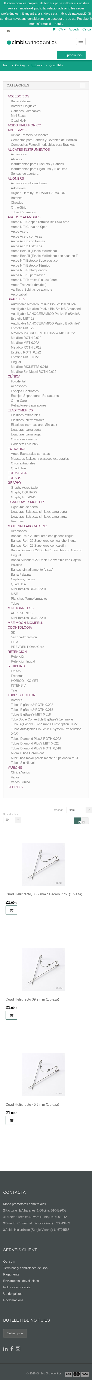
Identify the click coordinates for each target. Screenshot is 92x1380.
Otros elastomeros (24, 439)
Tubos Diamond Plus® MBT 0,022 (35, 743)
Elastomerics (20, 410)
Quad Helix (56, 65)
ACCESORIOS (22, 613)
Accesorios (18, 96)
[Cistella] (53, 29)
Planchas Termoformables (29, 598)
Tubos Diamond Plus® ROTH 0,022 (36, 738)
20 (7, 819)
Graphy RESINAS (23, 497)
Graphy (14, 482)
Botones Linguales (24, 106)
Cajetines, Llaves (23, 579)
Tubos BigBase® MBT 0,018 (31, 714)
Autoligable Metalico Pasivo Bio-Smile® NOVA (43, 304)
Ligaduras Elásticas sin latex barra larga (39, 516)
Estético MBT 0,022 (25, 357)
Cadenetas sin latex (25, 444)
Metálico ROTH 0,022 (26, 338)
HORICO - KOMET (24, 680)
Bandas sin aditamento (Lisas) (32, 569)
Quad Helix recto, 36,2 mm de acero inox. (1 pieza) (44, 894)
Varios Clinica (20, 782)
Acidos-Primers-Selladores (30, 135)
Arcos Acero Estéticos (26, 246)
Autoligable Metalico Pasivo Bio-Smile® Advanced (46, 309)
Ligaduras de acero (24, 507)
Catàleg (20, 65)
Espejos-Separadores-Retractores (35, 395)
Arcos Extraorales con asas (30, 453)
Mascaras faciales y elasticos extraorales (40, 458)
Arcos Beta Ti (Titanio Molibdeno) (34, 251)
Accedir (74, 29)
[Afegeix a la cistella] (11, 909)
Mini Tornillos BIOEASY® (28, 589)
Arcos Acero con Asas (26, 236)
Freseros (17, 676)
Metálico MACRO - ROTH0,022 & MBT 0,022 (43, 333)
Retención (17, 652)
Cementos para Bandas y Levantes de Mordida (44, 140)
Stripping (16, 666)
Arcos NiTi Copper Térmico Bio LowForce (40, 222)
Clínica (14, 376)
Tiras (14, 690)
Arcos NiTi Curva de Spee (29, 227)
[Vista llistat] (85, 820)
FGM (14, 642)
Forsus (14, 478)
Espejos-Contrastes (25, 391)
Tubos (15, 603)
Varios (15, 777)
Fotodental (18, 381)
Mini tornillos (21, 608)
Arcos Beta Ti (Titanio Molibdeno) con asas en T (44, 256)
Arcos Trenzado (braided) (28, 285)
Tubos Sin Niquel (22, 762)
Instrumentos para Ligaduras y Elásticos (39, 169)
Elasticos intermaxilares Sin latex (34, 424)
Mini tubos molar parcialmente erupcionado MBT (45, 758)
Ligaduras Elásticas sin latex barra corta (39, 511)
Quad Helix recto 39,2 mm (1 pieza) (32, 999)
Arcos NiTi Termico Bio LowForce (34, 280)
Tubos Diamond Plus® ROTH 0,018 (36, 748)
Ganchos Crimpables (26, 111)
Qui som (9, 1261)
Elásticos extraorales (25, 415)
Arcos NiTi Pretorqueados (29, 270)
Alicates (16, 159)
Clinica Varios (20, 772)
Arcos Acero (19, 231)
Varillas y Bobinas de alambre (31, 289)
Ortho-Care (19, 400)
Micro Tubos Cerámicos (28, 753)
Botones (16, 198)
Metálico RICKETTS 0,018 (29, 367)
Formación (18, 473)
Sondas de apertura (24, 173)
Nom (72, 809)
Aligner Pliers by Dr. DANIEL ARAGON (38, 193)
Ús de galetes (12, 1293)
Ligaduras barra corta (26, 429)
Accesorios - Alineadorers (29, 183)
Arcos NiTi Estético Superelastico (34, 260)
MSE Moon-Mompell (25, 623)
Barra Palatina (21, 101)
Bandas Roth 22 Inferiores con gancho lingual (42, 536)
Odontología (20, 627)
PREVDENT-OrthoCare (27, 647)
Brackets (16, 299)
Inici (5, 65)
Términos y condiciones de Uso (25, 1268)
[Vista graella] (77, 820)
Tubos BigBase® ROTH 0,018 (32, 709)
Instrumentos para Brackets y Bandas (37, 164)
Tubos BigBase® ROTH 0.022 (32, 705)
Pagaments (11, 1274)
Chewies (17, 202)
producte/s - (74, 55)
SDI (13, 632)
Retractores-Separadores (28, 405)
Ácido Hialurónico (24, 125)
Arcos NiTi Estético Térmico (30, 265)
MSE (14, 594)
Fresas (16, 671)
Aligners (16, 178)
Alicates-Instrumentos (29, 149)
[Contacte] (6, 31)
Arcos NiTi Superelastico (28, 275)
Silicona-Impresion (24, 637)
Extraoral (37, 65)
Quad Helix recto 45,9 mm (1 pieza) (32, 1104)
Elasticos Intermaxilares (28, 420)
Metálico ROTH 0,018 (26, 347)
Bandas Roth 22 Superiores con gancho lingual (43, 540)
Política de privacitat (17, 1287)
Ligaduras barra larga (25, 434)
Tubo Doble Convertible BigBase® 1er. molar (42, 719)
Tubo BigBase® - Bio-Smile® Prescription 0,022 (44, 724)
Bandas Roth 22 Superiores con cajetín (38, 545)
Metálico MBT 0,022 (25, 342)
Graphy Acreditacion (25, 487)
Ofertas (15, 787)
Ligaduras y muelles (26, 502)
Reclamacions (13, 1300)
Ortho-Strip (18, 207)
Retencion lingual (23, 661)
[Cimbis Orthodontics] (31, 41)
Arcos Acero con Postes (28, 241)
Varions (15, 767)
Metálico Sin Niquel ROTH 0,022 (33, 371)
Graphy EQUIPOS (24, 492)
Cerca (86, 29)
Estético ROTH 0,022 (26, 352)
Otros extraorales (23, 463)
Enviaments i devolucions (21, 1281)
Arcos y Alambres (24, 217)
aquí (58, 24)
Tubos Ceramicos (23, 212)
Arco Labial (19, 294)
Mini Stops (18, 115)
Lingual (16, 362)
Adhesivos (17, 130)
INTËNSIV (18, 685)
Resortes (17, 521)
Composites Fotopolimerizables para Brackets (43, 144)
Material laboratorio (27, 526)
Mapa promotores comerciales (24, 1204)
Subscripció (15, 1333)
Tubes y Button (22, 695)
